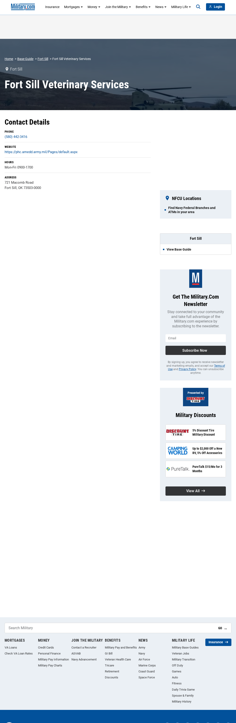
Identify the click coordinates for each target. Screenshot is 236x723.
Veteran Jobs (180, 653)
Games (176, 671)
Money (92, 7)
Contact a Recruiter (83, 647)
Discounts (111, 677)
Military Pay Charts (50, 665)
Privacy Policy (187, 369)
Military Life (179, 7)
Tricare (109, 665)
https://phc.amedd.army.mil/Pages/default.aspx (41, 152)
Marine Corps (147, 665)
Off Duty (177, 665)
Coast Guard (147, 671)
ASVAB (76, 653)
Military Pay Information (53, 659)
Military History (181, 701)
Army (142, 647)
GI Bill (108, 653)
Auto (175, 677)
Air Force (144, 659)
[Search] (198, 7)
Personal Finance (49, 653)
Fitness (177, 683)
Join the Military (116, 7)
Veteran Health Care (118, 659)
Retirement (112, 671)
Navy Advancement (84, 659)
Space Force (147, 677)
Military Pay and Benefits (121, 647)
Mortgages (72, 7)
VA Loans (11, 647)
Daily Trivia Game (183, 689)
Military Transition (183, 659)
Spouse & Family (183, 695)
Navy (142, 653)
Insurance (52, 7)
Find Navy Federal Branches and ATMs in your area (191, 210)
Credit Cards (46, 647)
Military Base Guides (185, 647)
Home (9, 59)
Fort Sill (43, 59)
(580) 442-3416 (16, 137)
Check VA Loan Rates (19, 653)
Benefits (142, 7)
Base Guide (25, 59)
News (159, 7)
